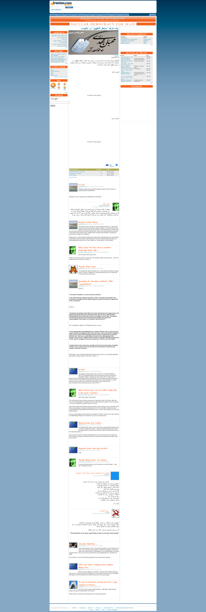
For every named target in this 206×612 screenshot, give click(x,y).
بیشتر (66, 47)
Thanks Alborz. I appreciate (127, 40)
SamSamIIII (107, 474)
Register (58, 9)
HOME (53, 15)
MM (81, 586)
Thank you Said (124, 43)
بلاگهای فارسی (64, 89)
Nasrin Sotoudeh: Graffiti (127, 68)
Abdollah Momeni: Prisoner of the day (125, 73)
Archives (74, 607)
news (64, 85)
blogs (59, 85)
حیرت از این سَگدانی (125, 42)
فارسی (153, 15)
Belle (52, 74)
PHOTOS (69, 15)
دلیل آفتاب (64, 39)
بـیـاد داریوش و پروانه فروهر (57, 58)
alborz (145, 43)
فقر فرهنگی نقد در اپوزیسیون (59, 35)
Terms (91, 609)
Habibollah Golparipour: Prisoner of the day (127, 81)
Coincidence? (124, 38)
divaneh (82, 268)
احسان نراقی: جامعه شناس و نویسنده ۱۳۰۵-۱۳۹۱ (127, 64)
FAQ (103, 609)
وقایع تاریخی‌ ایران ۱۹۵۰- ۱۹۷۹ (57, 56)
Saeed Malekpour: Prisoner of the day (125, 59)
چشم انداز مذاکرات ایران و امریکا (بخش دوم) (60, 45)
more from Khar (73, 177)
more (66, 63)
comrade (107, 512)
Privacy (97, 609)
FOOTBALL (105, 15)
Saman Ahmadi (147, 39)
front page (53, 88)
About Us (90, 607)
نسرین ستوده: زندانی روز (127, 57)
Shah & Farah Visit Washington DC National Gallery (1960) (58, 60)
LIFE (90, 15)
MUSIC (61, 15)
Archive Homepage (112, 609)
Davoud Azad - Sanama (75, 173)
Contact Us (98, 607)
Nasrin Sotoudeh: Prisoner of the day (125, 67)
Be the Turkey (72, 175)
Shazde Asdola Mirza (104, 205)
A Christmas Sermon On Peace (77, 171)
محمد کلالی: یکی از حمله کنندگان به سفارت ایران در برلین (127, 77)
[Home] (61, 5)
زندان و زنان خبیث (62, 37)
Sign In (53, 9)
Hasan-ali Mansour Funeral (57, 62)
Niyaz (52, 69)
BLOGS (116, 15)
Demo (145, 38)
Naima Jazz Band (55, 71)
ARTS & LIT (80, 15)
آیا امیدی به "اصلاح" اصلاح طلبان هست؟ (60, 41)
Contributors (82, 607)
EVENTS (124, 15)
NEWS (96, 15)
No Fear (82, 545)
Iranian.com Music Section (61, 76)
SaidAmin (146, 40)
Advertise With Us (108, 607)
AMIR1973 (82, 186)
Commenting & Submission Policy (124, 607)
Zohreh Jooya (54, 75)
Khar (117, 56)
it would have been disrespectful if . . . (130, 39)
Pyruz (52, 72)
